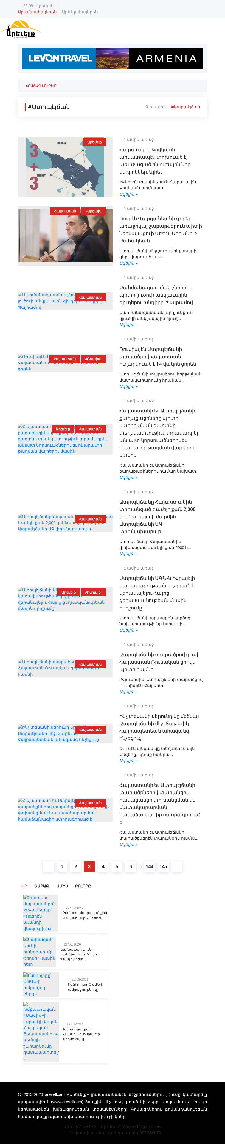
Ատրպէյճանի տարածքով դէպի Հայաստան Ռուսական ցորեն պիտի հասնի (159, 662)
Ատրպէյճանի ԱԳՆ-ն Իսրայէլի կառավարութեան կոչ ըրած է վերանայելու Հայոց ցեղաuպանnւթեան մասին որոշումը (157, 593)
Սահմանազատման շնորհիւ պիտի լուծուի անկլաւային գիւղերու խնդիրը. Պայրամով (156, 295)
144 (149, 866)
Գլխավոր (155, 107)
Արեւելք (94, 142)
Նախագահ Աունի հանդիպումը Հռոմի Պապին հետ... (78, 954)
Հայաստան (65, 211)
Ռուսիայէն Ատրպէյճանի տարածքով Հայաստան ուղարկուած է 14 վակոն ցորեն (157, 357)
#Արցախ (93, 211)
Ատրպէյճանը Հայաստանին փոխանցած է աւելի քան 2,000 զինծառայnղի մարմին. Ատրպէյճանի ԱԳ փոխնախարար (157, 516)
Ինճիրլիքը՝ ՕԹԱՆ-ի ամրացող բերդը (85, 987)
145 (163, 866)
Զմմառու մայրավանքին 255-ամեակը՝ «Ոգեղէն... (84, 915)
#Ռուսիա (93, 359)
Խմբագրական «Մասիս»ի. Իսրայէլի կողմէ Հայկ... (81, 1034)
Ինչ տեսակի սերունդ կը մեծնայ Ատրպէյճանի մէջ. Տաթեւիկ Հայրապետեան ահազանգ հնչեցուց (159, 727)
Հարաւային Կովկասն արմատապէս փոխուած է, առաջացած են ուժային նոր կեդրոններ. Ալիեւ (154, 161)
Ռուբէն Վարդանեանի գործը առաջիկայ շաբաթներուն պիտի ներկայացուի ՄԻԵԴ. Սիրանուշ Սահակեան (160, 230)
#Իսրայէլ (93, 592)
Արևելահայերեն (80, 12)
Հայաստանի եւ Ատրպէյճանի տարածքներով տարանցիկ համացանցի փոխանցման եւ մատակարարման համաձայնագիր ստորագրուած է (160, 804)
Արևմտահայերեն (37, 12)
